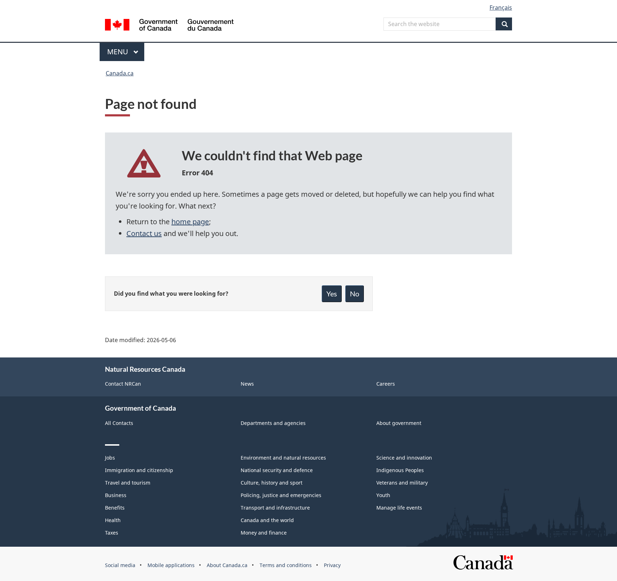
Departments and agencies (273, 423)
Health (113, 520)
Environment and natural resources (283, 457)
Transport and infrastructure (275, 507)
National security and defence (277, 470)
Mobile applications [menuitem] (171, 565)
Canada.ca (120, 73)
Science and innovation (404, 457)
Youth (383, 495)
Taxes (111, 532)
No (354, 293)
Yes (331, 293)
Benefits (115, 507)
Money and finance (264, 532)
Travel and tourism (127, 482)
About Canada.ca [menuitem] (227, 565)
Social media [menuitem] (120, 565)
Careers (385, 383)
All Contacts (119, 423)
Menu (118, 51)
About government (398, 423)
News (247, 383)
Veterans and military (402, 482)
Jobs (110, 457)
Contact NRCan (123, 383)
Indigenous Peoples (400, 470)
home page (190, 221)
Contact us (144, 233)
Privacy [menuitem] (332, 565)
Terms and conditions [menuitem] (286, 565)
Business (115, 495)
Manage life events (399, 507)
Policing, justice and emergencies (281, 495)
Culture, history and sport (271, 482)
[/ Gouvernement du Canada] (169, 26)
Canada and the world (267, 520)
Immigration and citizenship (139, 470)
